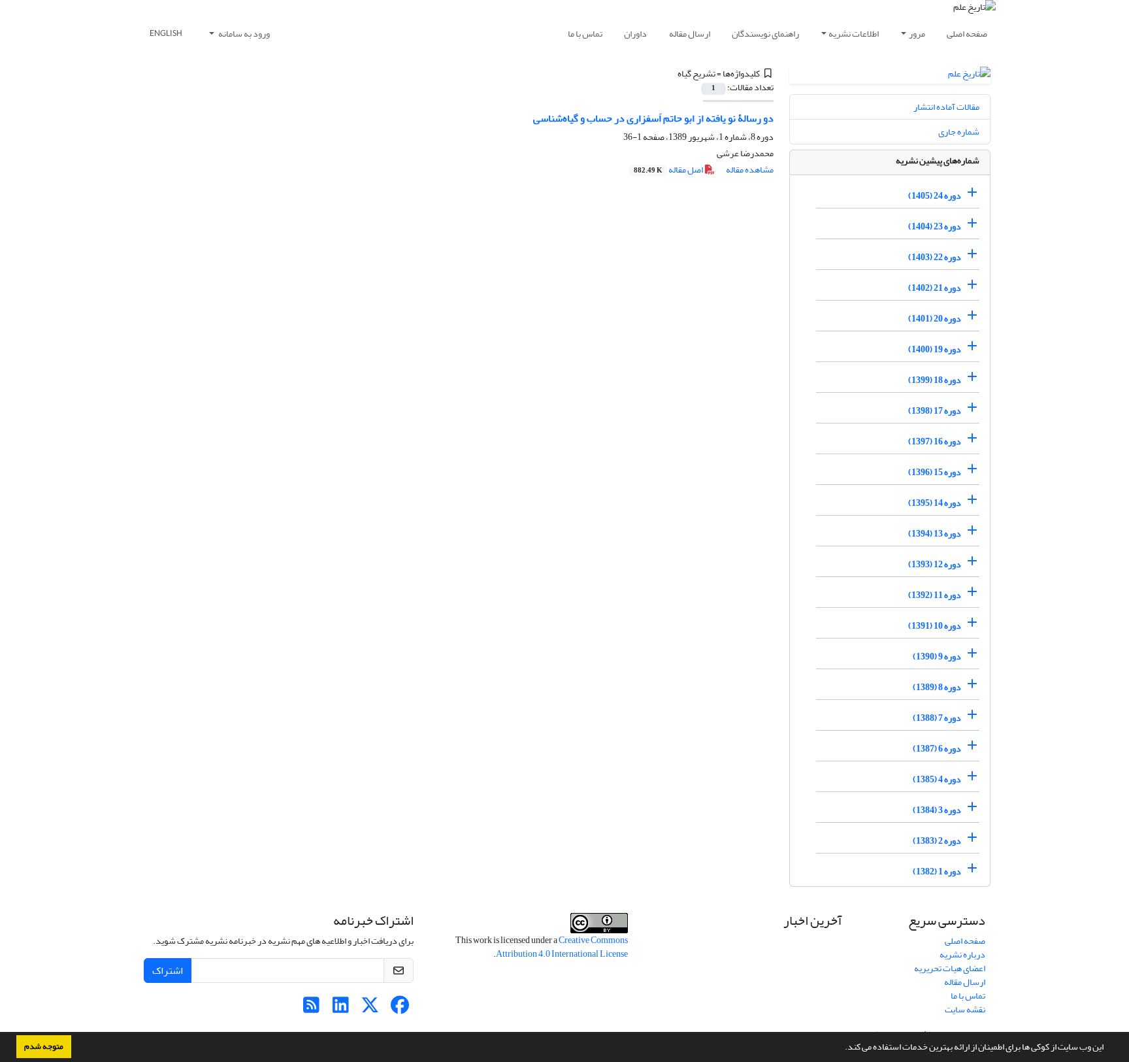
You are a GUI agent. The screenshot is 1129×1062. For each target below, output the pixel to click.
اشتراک (167, 970)
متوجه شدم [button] (43, 1046)
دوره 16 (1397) (934, 441)
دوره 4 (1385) (937, 779)
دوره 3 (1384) (937, 810)
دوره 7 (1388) (937, 718)
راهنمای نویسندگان (765, 33)
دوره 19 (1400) (934, 349)
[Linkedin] (341, 1009)
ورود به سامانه (243, 33)
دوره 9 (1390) (937, 656)
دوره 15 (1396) (934, 472)
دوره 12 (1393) (934, 564)
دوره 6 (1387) (937, 748)
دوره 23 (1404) (934, 226)
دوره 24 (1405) (934, 196)
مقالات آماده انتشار (946, 107)
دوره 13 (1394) (934, 533)
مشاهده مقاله (750, 169)
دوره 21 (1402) (934, 288)
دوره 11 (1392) (934, 595)
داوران (635, 33)
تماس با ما (585, 33)
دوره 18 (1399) (934, 380)
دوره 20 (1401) (934, 318)
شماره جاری (958, 132)
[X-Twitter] (370, 1009)
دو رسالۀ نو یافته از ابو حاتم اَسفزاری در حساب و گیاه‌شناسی (653, 118)
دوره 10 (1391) (934, 626)
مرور (917, 33)
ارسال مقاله (689, 33)
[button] (841, 1048)
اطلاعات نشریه (853, 33)
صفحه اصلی (967, 33)
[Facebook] (399, 1009)
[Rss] (311, 1009)
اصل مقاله (669, 169)
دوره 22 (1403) (934, 257)
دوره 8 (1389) (937, 687)
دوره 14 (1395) (934, 503)
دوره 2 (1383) (937, 841)
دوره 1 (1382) (937, 871)
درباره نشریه (962, 954)
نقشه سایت (965, 1009)
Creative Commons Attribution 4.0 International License (562, 947)
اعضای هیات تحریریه (949, 968)
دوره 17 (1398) (934, 411)
